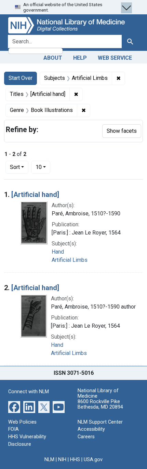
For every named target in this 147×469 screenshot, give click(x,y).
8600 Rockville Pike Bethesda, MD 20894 (100, 404)
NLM (49, 460)
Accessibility (91, 429)
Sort (15, 167)
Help (80, 58)
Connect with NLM (28, 392)
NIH (62, 460)
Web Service (115, 58)
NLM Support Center (100, 422)
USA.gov (93, 460)
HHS (75, 460)
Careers (86, 437)
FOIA (13, 429)
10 (43, 167)
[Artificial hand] (35, 194)
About (52, 58)
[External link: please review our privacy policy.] (14, 406)
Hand (58, 251)
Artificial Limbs (70, 260)
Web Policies (22, 422)
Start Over (20, 78)
